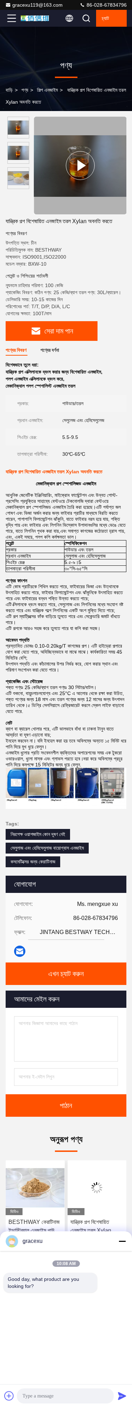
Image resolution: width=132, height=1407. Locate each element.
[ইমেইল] (19, 951)
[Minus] (122, 1241)
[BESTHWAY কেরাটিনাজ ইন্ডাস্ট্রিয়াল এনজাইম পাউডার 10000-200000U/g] (35, 1187)
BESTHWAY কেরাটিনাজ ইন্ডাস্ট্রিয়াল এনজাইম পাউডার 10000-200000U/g (34, 1227)
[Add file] (9, 1395)
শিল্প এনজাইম (47, 90)
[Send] (122, 1395)
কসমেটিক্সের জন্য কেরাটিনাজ (33, 861)
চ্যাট (105, 18)
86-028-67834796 (106, 5)
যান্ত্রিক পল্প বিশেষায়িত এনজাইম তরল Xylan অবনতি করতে (90, 1227)
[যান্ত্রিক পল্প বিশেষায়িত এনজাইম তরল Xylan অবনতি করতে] (80, 165)
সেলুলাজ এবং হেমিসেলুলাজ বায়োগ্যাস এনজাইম (47, 848)
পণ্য (24, 90)
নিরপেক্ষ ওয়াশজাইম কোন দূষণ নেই (38, 834)
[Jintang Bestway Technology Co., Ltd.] (35, 18)
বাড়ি (9, 90)
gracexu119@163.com (37, 5)
